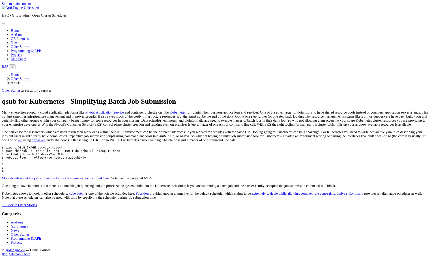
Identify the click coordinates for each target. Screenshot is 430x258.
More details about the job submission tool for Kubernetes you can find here (55, 178)
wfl (20, 140)
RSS (5, 67)
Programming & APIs (26, 51)
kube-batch (76, 193)
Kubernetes (178, 112)
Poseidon (142, 193)
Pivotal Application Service (104, 112)
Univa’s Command (350, 193)
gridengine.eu (15, 250)
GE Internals (20, 39)
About (25, 254)
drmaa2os (38, 140)
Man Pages (18, 59)
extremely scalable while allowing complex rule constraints (293, 193)
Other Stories (20, 47)
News (15, 43)
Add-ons (17, 35)
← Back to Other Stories (19, 205)
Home (15, 30)
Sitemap (15, 254)
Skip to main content (16, 4)
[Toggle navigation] (3, 24)
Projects (16, 55)
